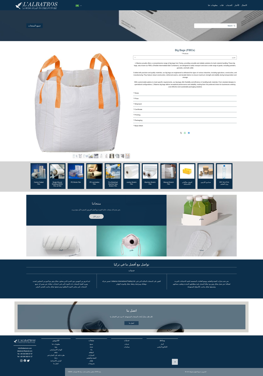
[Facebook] (24, 361)
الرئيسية (234, 45)
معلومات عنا (56, 344)
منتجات (91, 341)
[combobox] (185, 58)
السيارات (91, 355)
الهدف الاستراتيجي (56, 350)
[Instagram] (21, 361)
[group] (131, 176)
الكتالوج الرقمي (162, 347)
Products (185, 54)
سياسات (127, 347)
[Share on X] (181, 133)
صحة (91, 347)
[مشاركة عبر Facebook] (189, 133)
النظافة (91, 353)
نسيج (91, 344)
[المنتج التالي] (27, 176)
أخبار (162, 344)
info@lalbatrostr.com (25, 348)
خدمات (127, 344)
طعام (91, 361)
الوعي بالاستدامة (55, 361)
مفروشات (91, 364)
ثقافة (56, 353)
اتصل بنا (55, 364)
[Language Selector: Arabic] (78, 5)
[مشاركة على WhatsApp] (185, 133)
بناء (91, 350)
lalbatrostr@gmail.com (24, 351)
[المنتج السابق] (235, 176)
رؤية (56, 347)
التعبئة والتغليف (91, 358)
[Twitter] (28, 361)
